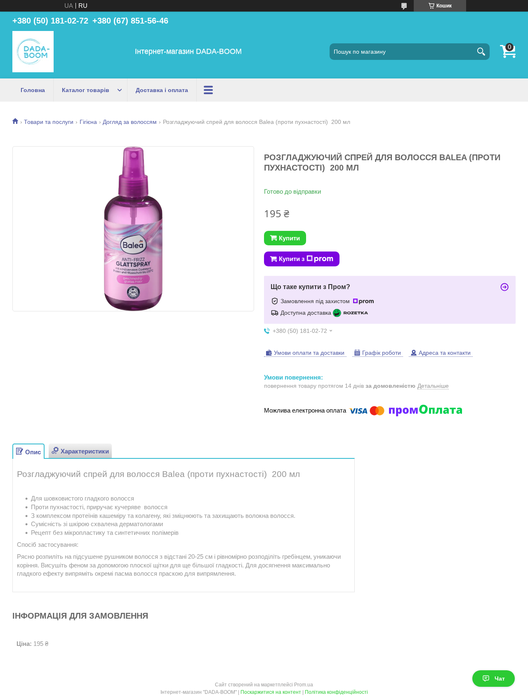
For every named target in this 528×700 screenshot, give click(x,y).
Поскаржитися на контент (270, 692)
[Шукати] (481, 51)
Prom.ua (303, 685)
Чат (500, 678)
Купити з (291, 258)
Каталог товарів (85, 90)
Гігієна (88, 122)
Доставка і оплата (162, 90)
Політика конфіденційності (336, 692)
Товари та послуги (48, 122)
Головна (33, 90)
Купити (289, 238)
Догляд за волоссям (130, 122)
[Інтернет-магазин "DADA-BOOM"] (33, 51)
